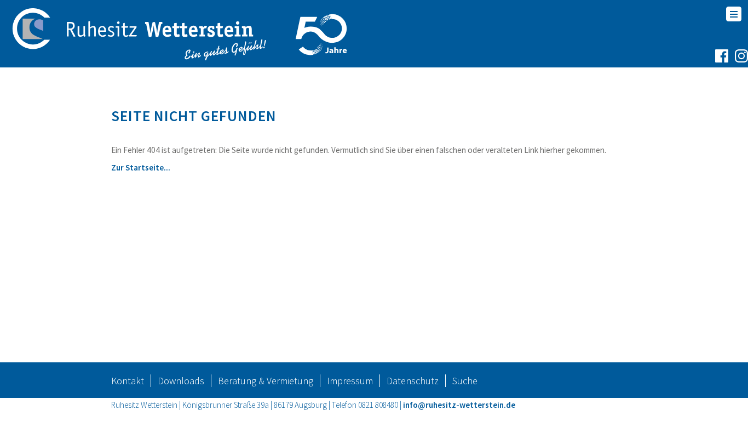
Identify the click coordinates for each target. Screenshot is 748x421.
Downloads (181, 380)
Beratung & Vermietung (265, 380)
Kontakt (127, 380)
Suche (464, 380)
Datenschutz (413, 380)
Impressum (350, 380)
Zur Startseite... (140, 167)
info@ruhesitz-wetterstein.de (459, 405)
